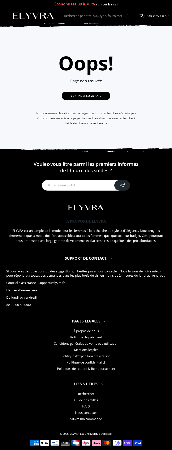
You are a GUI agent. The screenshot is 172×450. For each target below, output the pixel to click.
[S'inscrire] (122, 185)
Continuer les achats (86, 96)
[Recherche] (127, 16)
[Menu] (5, 16)
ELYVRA (74, 434)
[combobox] (98, 16)
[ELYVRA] (33, 16)
